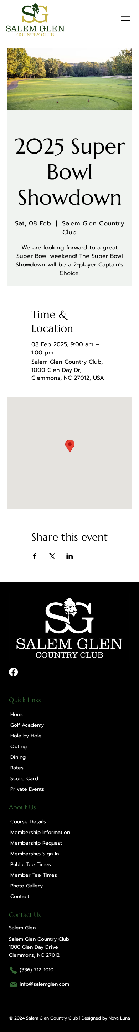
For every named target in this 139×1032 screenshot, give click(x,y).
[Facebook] (13, 672)
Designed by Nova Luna (106, 1018)
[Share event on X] (52, 556)
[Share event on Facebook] (34, 556)
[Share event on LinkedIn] (69, 556)
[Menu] (125, 20)
